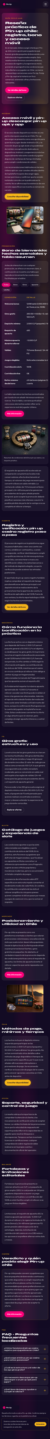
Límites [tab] (7, 290)
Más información (14, 414)
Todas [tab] (6, 285)
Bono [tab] (15, 285)
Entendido (40, 1424)
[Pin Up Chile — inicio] (10, 4)
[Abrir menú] (45, 4)
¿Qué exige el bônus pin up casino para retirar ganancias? (22, 1359)
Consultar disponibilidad (17, 196)
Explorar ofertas (15, 97)
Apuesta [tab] (35, 285)
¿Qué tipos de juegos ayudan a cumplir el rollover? (20, 1390)
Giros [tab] (24, 285)
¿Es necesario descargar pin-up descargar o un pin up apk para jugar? (20, 1379)
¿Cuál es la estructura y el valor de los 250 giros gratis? (22, 1369)
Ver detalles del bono (17, 90)
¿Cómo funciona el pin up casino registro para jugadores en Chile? (21, 1349)
